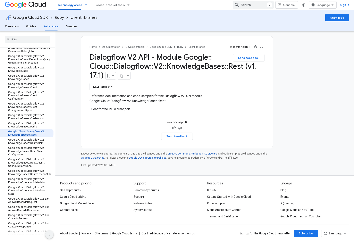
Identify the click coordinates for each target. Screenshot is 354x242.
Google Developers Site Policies (147, 157)
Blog (283, 190)
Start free (337, 17)
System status (143, 209)
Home (93, 46)
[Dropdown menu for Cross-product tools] (130, 5)
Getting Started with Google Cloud (229, 196)
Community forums (146, 190)
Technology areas (70, 5)
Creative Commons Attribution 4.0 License (192, 153)
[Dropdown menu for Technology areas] (87, 5)
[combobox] (253, 5)
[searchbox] (27, 39)
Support (139, 196)
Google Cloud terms (125, 233)
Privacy (86, 233)
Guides (31, 26)
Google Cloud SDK (30, 17)
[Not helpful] (261, 47)
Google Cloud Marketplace (77, 203)
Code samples (216, 203)
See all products (70, 190)
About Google (69, 233)
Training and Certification (223, 216)
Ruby (59, 17)
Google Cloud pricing (73, 196)
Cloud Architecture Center (224, 209)
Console (289, 5)
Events (284, 196)
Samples (72, 26)
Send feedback (248, 58)
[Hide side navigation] (49, 235)
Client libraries (84, 17)
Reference (51, 26)
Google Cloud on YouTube (297, 209)
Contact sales (69, 209)
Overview (12, 26)
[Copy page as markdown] (121, 75)
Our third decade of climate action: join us (168, 233)
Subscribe (306, 233)
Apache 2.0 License (92, 157)
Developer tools (135, 46)
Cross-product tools (110, 5)
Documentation (111, 46)
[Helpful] (255, 47)
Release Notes (143, 203)
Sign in (344, 5)
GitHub (211, 190)
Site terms (101, 233)
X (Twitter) (287, 203)
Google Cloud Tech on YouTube (300, 216)
